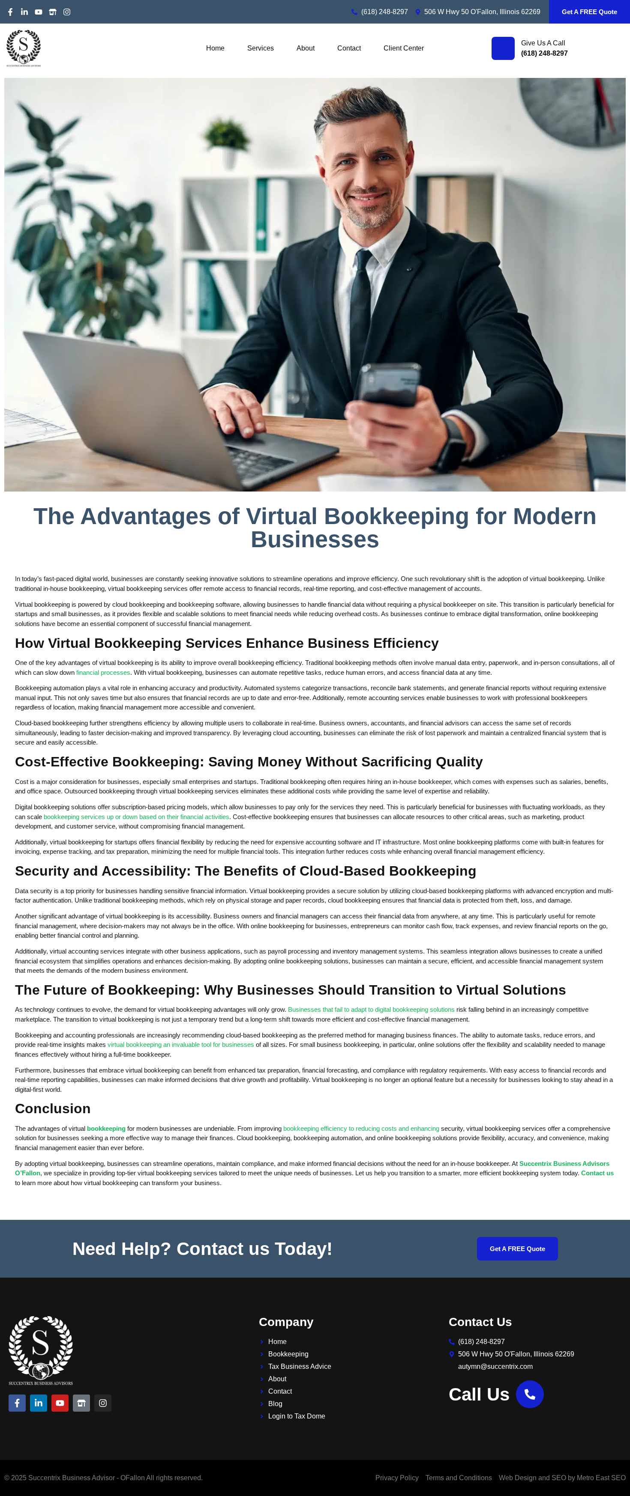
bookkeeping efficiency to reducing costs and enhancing (361, 1128)
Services (260, 48)
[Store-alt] (53, 12)
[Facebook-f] (10, 12)
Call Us (479, 1394)
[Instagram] (67, 12)
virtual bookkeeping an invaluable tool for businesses (181, 1044)
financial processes (103, 672)
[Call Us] (530, 1394)
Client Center (404, 48)
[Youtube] (38, 12)
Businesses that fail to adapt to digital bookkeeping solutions (371, 1009)
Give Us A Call (543, 43)
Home (215, 48)
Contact (349, 48)
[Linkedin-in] (24, 12)
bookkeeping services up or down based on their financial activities (136, 816)
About (306, 48)
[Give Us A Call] (503, 48)
